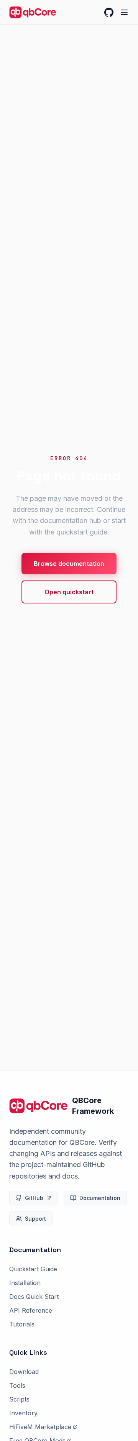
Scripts (19, 1399)
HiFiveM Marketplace (40, 1427)
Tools (17, 1385)
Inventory (23, 1413)
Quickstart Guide (33, 1269)
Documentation (99, 1198)
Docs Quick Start (34, 1296)
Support (35, 1218)
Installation (25, 1283)
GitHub (34, 1198)
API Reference (30, 1310)
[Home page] (32, 12)
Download (24, 1371)
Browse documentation (69, 563)
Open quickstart (69, 592)
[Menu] (124, 12)
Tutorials (21, 1324)
